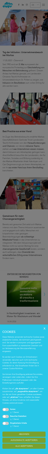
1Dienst (14, 412)
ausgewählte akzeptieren (24, 440)
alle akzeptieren (24, 446)
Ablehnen (24, 434)
